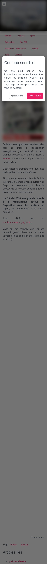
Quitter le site (17, 96)
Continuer (35, 96)
